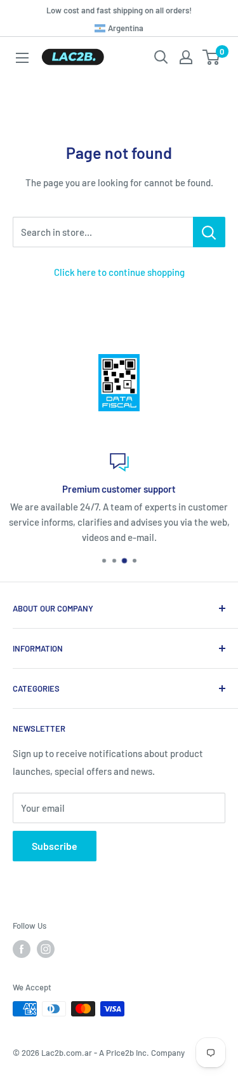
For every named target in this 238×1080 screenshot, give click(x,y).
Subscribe (54, 846)
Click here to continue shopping (119, 272)
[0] (212, 57)
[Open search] (161, 57)
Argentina (124, 28)
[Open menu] (22, 58)
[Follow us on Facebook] (21, 949)
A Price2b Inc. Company (142, 1053)
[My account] (186, 57)
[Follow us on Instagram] (46, 949)
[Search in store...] (209, 232)
